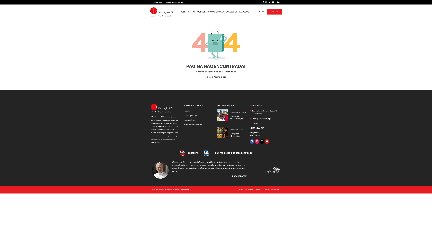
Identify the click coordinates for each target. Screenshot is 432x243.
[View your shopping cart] (263, 11)
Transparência (190, 120)
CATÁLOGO (244, 12)
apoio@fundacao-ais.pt (175, 2)
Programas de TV (236, 130)
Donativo (274, 12)
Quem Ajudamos (191, 115)
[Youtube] (267, 141)
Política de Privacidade (256, 190)
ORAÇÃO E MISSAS (215, 12)
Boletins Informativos (238, 112)
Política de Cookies (272, 190)
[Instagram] (257, 141)
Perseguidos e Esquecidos (235, 135)
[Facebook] (252, 141)
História (187, 111)
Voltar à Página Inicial (216, 77)
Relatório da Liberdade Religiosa (237, 117)
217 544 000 (157, 2)
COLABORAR (231, 12)
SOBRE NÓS (186, 12)
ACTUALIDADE (199, 12)
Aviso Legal (243, 190)
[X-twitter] (262, 141)
